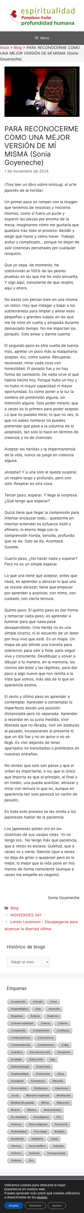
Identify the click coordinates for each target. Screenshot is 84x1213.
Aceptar (14, 1205)
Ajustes (56, 1205)
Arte (38, 1008)
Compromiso (41, 1030)
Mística (32, 1110)
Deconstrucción (40, 1052)
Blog (14, 908)
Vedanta (16, 1160)
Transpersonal (56, 1153)
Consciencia (46, 1037)
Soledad (58, 1146)
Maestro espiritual (37, 1095)
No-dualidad (18, 1117)
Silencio (16, 1146)
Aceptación (18, 1001)
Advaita (38, 1001)
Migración (63, 1102)
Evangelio (17, 1081)
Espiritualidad (19, 1073)
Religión (59, 1131)
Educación (36, 1059)
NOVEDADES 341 (26, 915)
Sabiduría (37, 1138)
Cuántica (16, 1052)
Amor (53, 1001)
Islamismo (61, 1088)
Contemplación (20, 1045)
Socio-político (37, 1146)
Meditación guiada (22, 1102)
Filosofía (57, 1081)
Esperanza (43, 1066)
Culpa (65, 1045)
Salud (54, 1138)
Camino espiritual (22, 1023)
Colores (63, 1023)
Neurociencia (52, 1110)
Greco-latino (19, 1088)
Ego (52, 1059)
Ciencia (45, 1023)
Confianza (63, 1030)
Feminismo (38, 1081)
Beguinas (17, 1016)
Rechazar (35, 1205)
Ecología (16, 1059)
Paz (58, 1117)
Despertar (64, 1052)
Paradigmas (41, 1117)
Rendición (17, 1138)
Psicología (40, 1131)
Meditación (64, 1095)
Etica (61, 1073)
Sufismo (16, 1153)
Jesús (15, 1095)
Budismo (53, 1016)
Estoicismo (43, 1073)
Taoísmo (34, 1153)
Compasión (18, 1030)
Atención (54, 1008)
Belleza (35, 1016)
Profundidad (18, 1131)
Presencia (61, 1124)
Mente (45, 1102)
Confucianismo (20, 1037)
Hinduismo (41, 1088)
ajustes (42, 1197)
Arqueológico (19, 1008)
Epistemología (20, 1066)
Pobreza (16, 1124)
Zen (31, 1160)
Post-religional (38, 1124)
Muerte (15, 1110)
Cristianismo (46, 1045)
